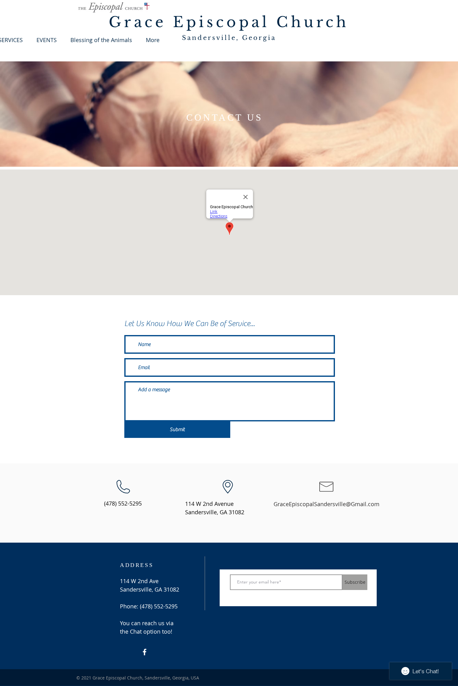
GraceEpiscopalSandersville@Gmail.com (326, 504)
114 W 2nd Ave (139, 581)
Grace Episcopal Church (229, 22)
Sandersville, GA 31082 (214, 512)
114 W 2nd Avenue (209, 503)
